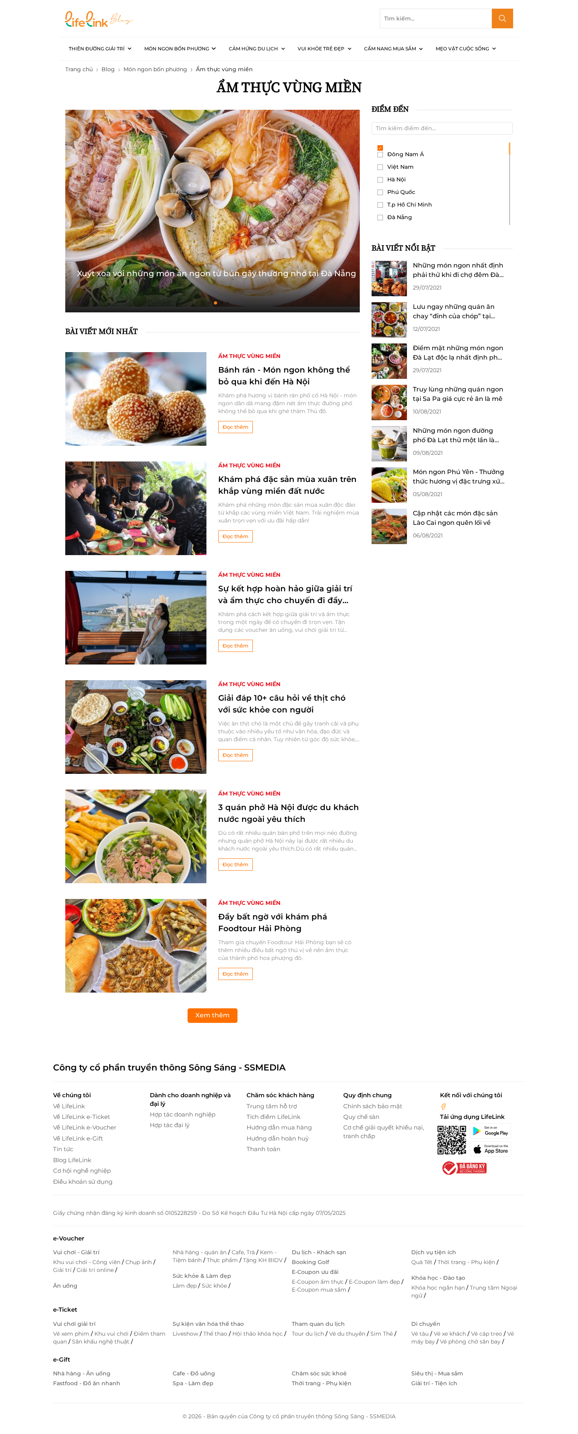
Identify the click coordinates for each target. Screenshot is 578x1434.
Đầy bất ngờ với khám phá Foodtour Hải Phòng (272, 922)
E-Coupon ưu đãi (315, 1271)
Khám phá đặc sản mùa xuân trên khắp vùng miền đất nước (287, 485)
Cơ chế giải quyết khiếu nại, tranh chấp (383, 1131)
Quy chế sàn (361, 1116)
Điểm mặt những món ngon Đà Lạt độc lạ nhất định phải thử (458, 353)
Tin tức (63, 1149)
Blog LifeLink (72, 1160)
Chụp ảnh (139, 1262)
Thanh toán (263, 1149)
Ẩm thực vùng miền (249, 356)
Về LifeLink (69, 1106)
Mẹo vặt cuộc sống (462, 49)
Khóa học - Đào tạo (438, 1277)
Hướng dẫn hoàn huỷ (278, 1138)
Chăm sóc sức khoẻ (319, 1373)
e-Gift (61, 1359)
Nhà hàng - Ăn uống (81, 1373)
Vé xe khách (451, 1333)
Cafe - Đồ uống (194, 1373)
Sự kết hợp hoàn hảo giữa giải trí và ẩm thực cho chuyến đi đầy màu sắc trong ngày (285, 595)
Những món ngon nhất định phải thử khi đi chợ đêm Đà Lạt (458, 271)
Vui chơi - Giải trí (76, 1252)
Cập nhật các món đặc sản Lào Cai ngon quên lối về (455, 517)
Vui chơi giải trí (74, 1323)
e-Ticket (65, 1309)
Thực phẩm (223, 1260)
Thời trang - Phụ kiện (467, 1262)
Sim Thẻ (382, 1333)
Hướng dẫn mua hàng (279, 1127)
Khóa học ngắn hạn (438, 1287)
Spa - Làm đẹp (193, 1383)
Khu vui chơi (112, 1333)
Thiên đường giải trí (97, 49)
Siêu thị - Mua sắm (437, 1373)
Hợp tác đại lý (170, 1125)
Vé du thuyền (348, 1333)
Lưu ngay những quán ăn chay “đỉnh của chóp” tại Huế (454, 312)
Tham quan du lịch (318, 1323)
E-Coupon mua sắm (320, 1289)
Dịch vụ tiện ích (433, 1252)
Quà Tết (422, 1262)
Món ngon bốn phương (176, 49)
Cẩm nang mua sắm (390, 49)
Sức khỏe (215, 1285)
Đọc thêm (236, 427)
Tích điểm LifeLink (273, 1116)
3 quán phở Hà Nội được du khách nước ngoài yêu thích (288, 813)
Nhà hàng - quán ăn (200, 1252)
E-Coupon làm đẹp (375, 1281)
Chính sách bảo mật (372, 1106)
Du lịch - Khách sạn (319, 1252)
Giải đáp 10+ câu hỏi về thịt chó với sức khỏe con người (282, 703)
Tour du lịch (309, 1333)
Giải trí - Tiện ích (434, 1383)
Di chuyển (425, 1323)
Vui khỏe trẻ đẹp (321, 49)
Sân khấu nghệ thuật (101, 1341)
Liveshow (186, 1333)
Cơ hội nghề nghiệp (82, 1170)
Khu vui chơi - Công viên (87, 1262)
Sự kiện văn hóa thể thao (208, 1323)
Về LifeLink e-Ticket (81, 1116)
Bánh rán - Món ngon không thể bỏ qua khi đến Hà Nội (284, 375)
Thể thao (216, 1333)
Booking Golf (310, 1262)
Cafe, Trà (244, 1252)
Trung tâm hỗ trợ (272, 1106)
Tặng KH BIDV (263, 1260)
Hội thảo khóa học (258, 1333)
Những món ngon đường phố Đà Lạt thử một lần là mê (454, 436)
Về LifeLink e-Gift (78, 1138)
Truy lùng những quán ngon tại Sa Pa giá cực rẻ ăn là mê (458, 394)
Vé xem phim (72, 1333)
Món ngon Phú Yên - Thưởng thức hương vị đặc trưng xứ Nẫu (458, 477)
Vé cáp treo (487, 1333)
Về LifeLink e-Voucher (84, 1127)
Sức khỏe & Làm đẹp (202, 1275)
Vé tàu (420, 1333)
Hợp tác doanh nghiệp (182, 1114)
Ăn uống (65, 1285)
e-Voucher (68, 1238)
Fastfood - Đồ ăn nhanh (86, 1383)
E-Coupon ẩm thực (318, 1281)
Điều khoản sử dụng (82, 1181)
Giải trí (63, 1269)
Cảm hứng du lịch (253, 49)
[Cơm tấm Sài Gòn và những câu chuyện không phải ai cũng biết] (212, 208)
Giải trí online (96, 1269)
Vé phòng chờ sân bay (471, 1341)
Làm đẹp (185, 1285)
